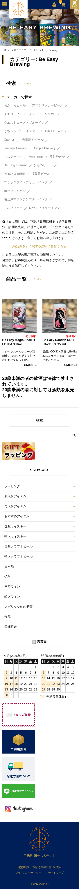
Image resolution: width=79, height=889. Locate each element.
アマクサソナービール (47, 105)
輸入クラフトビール (18, 556)
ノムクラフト (13, 157)
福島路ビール (40, 173)
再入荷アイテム (15, 506)
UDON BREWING (53, 131)
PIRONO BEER (14, 173)
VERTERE (36, 157)
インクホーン (50, 114)
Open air (10, 139)
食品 (7, 617)
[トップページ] (74, 4)
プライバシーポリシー (28, 872)
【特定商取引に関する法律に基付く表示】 (39, 246)
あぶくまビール (15, 105)
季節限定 (10, 627)
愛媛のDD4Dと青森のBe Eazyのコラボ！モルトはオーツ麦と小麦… (59, 355)
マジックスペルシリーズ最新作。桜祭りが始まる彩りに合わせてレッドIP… (18, 355)
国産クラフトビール (18, 546)
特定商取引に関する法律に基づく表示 (39, 867)
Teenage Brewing (15, 148)
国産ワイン (12, 586)
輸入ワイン (12, 596)
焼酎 (7, 576)
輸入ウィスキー (15, 536)
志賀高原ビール (33, 139)
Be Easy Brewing (15, 165)
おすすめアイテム (16, 516)
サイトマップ (56, 872)
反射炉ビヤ (57, 157)
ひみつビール (43, 165)
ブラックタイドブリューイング (26, 182)
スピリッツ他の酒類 (18, 606)
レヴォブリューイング (44, 208)
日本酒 (9, 566)
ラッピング (12, 486)
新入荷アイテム (15, 496)
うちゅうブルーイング (19, 131)
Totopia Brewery (44, 148)
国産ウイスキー (15, 526)
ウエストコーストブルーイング (26, 122)
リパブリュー (13, 208)
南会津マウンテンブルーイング (26, 199)
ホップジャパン (15, 191)
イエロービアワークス (19, 114)
